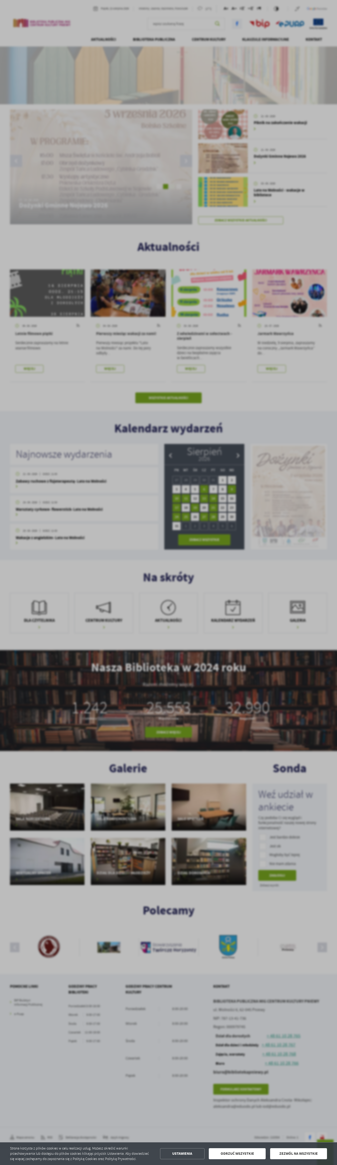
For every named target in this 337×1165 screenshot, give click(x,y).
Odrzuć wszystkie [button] (237, 1153)
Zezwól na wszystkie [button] (298, 1153)
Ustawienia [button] (182, 1153)
